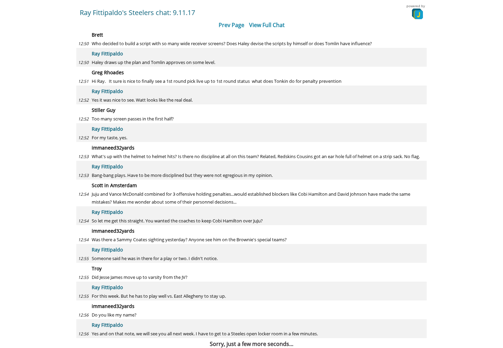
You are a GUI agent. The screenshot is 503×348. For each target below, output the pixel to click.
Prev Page (231, 25)
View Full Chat (267, 25)
